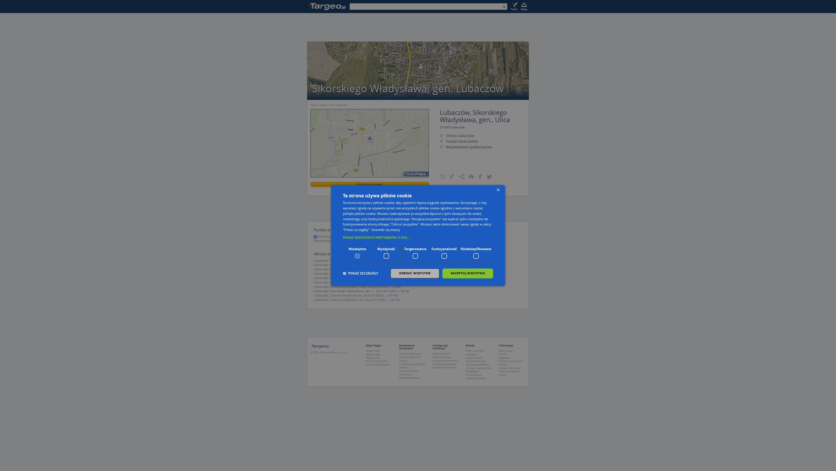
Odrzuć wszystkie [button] (415, 273)
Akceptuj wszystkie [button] (468, 273)
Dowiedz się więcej (385, 230)
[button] (418, 238)
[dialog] (418, 235)
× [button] (498, 190)
